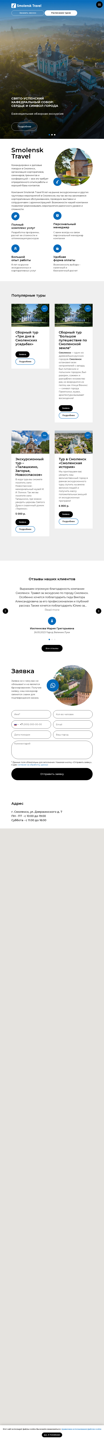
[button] (28, 13)
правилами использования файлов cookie (81, 1429)
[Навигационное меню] (99, 5)
